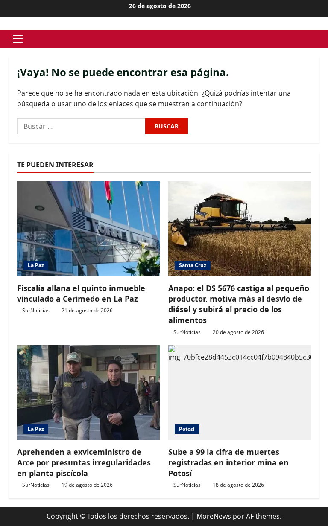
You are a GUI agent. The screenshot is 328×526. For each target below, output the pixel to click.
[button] (18, 39)
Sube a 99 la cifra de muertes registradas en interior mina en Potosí (228, 462)
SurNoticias (36, 310)
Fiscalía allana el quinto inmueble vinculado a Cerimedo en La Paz (81, 293)
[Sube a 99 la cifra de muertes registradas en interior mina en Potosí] (239, 392)
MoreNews (213, 516)
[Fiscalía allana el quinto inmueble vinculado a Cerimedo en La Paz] (88, 228)
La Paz (36, 265)
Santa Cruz (192, 265)
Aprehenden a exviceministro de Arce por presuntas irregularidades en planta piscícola (84, 462)
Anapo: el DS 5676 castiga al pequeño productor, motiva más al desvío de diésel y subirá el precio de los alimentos (238, 304)
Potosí (187, 429)
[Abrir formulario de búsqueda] (316, 39)
